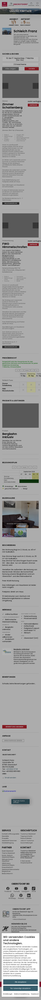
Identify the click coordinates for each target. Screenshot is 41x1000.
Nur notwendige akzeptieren (20, 988)
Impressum (35, 994)
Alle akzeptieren (20, 982)
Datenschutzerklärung (21, 994)
